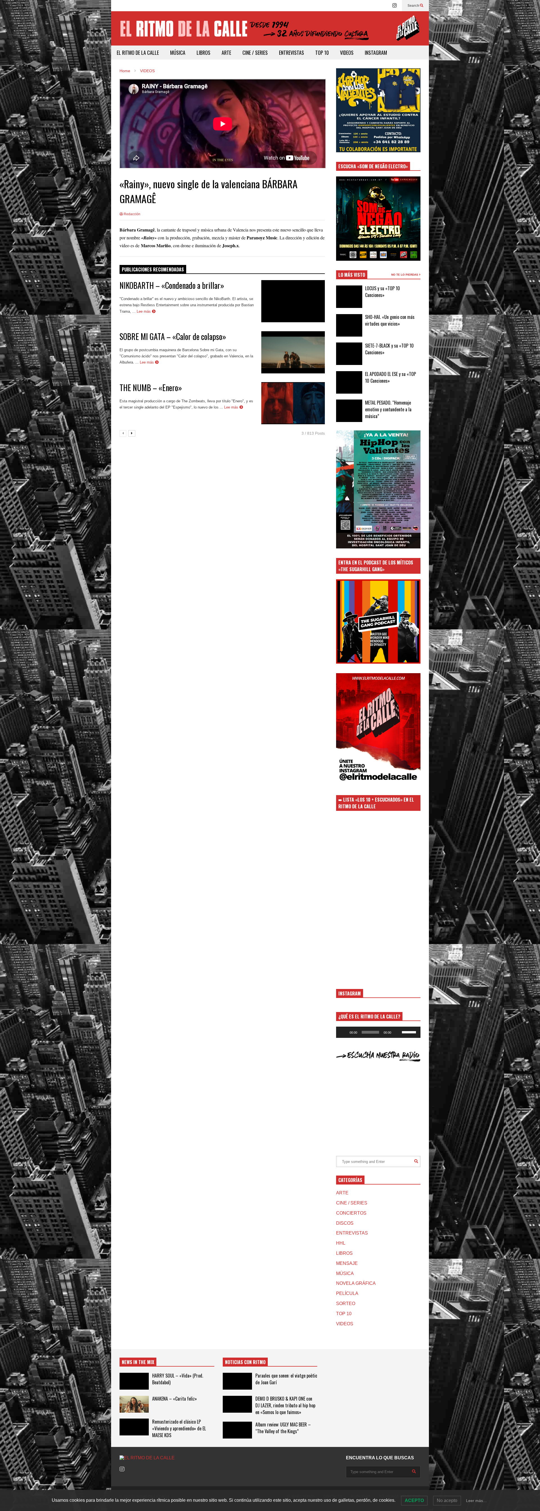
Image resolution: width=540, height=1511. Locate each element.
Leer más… (476, 1500)
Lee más (144, 311)
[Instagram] (394, 5)
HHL (340, 1243)
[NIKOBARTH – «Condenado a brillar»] (293, 301)
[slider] (410, 1032)
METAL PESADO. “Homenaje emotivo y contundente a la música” (388, 409)
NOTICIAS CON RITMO (245, 1362)
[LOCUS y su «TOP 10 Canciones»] (349, 296)
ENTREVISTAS (291, 52)
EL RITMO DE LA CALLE (138, 52)
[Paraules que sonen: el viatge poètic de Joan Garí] (237, 1381)
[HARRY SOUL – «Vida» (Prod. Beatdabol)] (134, 1381)
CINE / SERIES (255, 52)
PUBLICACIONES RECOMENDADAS (153, 269)
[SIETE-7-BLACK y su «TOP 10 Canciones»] (349, 353)
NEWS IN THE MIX (138, 1362)
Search (414, 6)
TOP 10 (322, 52)
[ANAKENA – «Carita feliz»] (134, 1404)
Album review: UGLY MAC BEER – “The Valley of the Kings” (283, 1428)
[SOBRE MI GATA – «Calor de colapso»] (293, 352)
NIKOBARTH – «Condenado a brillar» (172, 285)
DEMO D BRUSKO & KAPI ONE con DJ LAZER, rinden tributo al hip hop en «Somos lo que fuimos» (285, 1405)
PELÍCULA (347, 1293)
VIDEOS (347, 52)
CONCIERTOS (351, 1213)
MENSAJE (347, 1263)
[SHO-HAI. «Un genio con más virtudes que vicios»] (349, 325)
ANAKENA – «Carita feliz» (174, 1398)
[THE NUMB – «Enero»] (293, 403)
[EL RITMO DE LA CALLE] (270, 32)
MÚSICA (177, 52)
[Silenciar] (397, 1032)
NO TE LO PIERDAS (405, 274)
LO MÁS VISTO (351, 274)
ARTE (226, 52)
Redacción (131, 214)
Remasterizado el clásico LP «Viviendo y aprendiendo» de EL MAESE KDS (179, 1428)
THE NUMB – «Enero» (151, 387)
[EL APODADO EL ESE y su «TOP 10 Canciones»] (349, 382)
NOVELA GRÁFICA (356, 1283)
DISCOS (345, 1223)
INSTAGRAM (376, 52)
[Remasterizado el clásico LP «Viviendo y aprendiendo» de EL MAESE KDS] (134, 1427)
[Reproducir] (343, 1032)
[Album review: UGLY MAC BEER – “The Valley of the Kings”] (237, 1430)
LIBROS (203, 52)
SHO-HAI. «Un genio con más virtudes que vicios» (390, 320)
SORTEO (345, 1303)
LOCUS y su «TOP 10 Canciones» (382, 291)
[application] (378, 1032)
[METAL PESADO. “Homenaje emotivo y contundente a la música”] (349, 411)
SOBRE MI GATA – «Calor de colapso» (173, 336)
